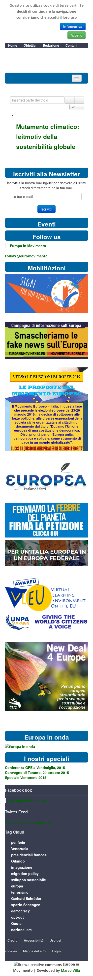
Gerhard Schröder (26, 898)
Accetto (76, 35)
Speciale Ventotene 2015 (25, 777)
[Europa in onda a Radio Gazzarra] (20, 746)
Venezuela (19, 848)
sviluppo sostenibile (28, 879)
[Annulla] (79, 100)
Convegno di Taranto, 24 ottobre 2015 (37, 772)
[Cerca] (70, 100)
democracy (20, 910)
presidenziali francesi (29, 854)
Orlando (18, 861)
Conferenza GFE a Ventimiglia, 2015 (35, 767)
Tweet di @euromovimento (28, 822)
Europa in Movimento (28, 245)
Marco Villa (70, 970)
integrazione (21, 867)
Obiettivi (30, 45)
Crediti (12, 940)
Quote (16, 923)
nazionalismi (21, 929)
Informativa (72, 26)
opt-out (17, 917)
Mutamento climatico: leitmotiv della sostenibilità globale (47, 136)
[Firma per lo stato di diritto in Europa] (46, 293)
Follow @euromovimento (26, 256)
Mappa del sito (34, 951)
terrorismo (20, 892)
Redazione (51, 45)
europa (17, 885)
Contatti (71, 45)
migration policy (25, 873)
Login (56, 951)
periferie (18, 842)
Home (12, 45)
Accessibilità (33, 940)
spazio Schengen (25, 904)
